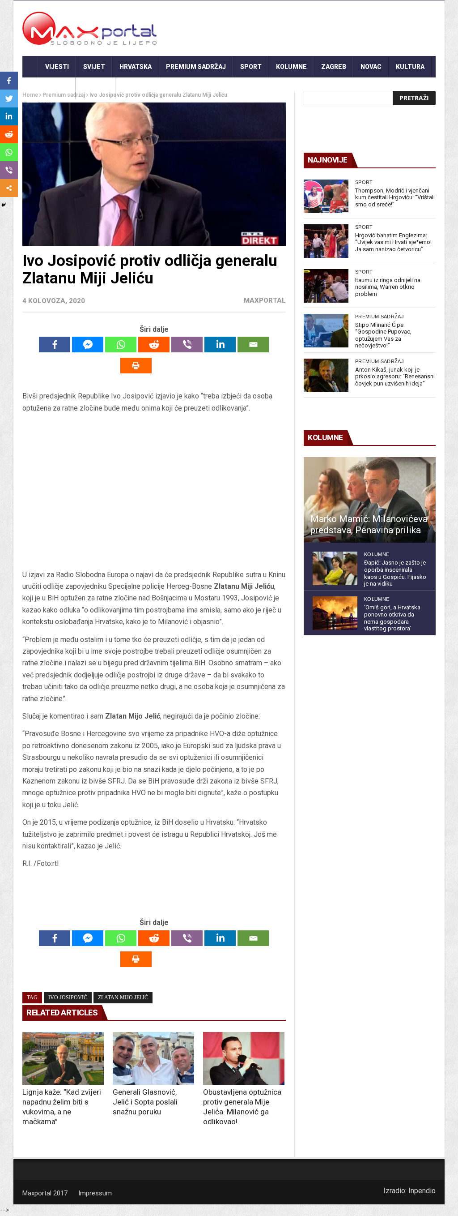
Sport (251, 66)
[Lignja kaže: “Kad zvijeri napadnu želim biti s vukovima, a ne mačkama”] (63, 1058)
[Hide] (3, 205)
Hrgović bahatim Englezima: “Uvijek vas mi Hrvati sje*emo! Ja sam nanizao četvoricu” (393, 242)
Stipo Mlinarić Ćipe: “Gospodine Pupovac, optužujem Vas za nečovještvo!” (383, 335)
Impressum (95, 1193)
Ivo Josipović (67, 997)
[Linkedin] (220, 344)
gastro (95, 88)
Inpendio (422, 1190)
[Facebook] (54, 344)
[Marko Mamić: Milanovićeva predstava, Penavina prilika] (370, 500)
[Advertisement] (154, 494)
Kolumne (291, 66)
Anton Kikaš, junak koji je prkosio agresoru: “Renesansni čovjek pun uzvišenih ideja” (395, 376)
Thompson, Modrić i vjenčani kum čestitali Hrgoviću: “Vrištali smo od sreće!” (395, 197)
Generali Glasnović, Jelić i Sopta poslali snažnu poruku (145, 1102)
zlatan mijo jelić (123, 997)
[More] (9, 188)
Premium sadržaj (196, 66)
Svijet (94, 66)
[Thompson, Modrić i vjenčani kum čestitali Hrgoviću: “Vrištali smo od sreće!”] (326, 196)
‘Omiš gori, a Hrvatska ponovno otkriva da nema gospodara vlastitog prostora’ (392, 618)
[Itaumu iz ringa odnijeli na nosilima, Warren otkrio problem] (326, 286)
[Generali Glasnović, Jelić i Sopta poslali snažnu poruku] (153, 1058)
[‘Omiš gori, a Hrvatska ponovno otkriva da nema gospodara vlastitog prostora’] (335, 613)
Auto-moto (49, 88)
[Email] (253, 344)
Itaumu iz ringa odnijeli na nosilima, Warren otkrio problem (387, 287)
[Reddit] (154, 344)
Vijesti (57, 66)
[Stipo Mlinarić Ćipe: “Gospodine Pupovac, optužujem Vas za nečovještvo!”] (326, 330)
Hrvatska (135, 66)
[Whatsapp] (120, 344)
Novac (371, 66)
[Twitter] (9, 98)
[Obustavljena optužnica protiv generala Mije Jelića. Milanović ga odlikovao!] (243, 1058)
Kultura (410, 66)
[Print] (136, 365)
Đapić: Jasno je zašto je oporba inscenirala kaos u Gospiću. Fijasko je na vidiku (395, 573)
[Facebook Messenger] (87, 344)
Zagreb (333, 66)
